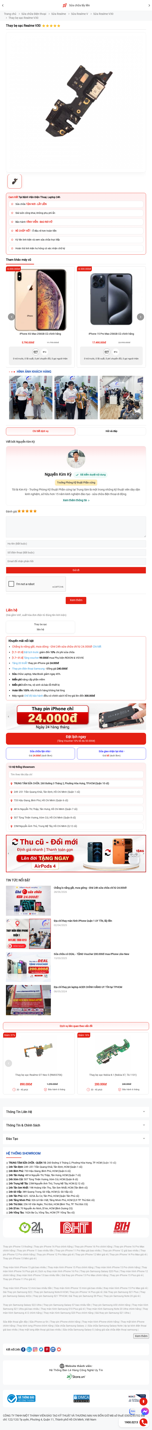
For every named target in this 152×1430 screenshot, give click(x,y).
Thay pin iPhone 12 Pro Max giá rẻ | (56, 1254)
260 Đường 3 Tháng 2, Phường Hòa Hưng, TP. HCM (55, 1162)
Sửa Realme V (79, 13)
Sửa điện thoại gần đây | (16, 1321)
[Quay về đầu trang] (143, 1401)
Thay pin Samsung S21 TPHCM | (51, 1296)
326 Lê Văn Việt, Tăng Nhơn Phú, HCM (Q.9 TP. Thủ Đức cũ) (52, 1200)
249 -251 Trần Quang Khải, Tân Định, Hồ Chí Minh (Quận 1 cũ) (47, 792)
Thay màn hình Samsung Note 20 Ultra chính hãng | (114, 1309)
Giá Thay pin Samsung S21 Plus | (122, 1292)
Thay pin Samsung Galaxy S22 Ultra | (23, 1305)
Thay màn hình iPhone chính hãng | (101, 1321)
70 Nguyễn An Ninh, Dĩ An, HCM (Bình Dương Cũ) (41, 1208)
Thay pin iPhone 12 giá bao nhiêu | (121, 1250)
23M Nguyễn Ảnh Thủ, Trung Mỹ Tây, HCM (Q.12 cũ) (46, 1183)
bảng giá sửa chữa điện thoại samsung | (117, 1329)
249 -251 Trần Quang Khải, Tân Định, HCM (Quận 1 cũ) (45, 1167)
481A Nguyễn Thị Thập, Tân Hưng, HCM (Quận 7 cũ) (45, 1175)
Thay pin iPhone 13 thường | (18, 1246)
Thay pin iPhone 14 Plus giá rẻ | (86, 1292)
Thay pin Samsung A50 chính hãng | (112, 1305)
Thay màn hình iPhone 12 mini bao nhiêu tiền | (28, 1288)
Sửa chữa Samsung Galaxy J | (71, 1325)
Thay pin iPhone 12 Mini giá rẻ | (92, 1254)
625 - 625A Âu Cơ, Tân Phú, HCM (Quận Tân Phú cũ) (44, 1196)
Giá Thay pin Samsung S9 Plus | (86, 1296)
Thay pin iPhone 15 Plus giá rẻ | (127, 1275)
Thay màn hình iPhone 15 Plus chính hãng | (71, 1267)
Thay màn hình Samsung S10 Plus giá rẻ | (63, 1309)
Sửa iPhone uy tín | (39, 1321)
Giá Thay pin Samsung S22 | (18, 1292)
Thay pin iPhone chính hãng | (66, 1321)
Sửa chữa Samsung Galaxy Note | (106, 1325)
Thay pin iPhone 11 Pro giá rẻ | (19, 1279)
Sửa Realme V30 (103, 13)
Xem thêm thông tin (75, 500)
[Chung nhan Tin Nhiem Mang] (137, 1398)
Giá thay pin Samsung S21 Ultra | (113, 1313)
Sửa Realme (58, 13)
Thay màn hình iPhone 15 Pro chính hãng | (118, 1267)
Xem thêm (141, 1336)
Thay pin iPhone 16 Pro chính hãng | (94, 1246)
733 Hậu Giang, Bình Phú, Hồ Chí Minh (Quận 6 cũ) (41, 800)
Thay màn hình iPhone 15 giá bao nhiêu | (25, 1267)
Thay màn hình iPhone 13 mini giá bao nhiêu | (79, 1288)
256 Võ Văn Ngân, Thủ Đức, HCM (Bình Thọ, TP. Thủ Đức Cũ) (48, 1204)
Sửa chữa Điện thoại (33, 13)
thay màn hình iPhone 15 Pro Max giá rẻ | (126, 1288)
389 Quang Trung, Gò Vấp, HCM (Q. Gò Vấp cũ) (41, 1191)
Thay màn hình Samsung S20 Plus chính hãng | (69, 1313)
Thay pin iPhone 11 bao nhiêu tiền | (36, 1250)
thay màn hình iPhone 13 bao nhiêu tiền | (39, 1275)
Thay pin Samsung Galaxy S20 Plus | (100, 1271)
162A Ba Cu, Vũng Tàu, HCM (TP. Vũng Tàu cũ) (42, 1212)
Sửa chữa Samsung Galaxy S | (79, 1329)
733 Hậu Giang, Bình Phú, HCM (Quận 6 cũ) (40, 1171)
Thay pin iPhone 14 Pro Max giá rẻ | (128, 1254)
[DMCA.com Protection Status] (81, 1398)
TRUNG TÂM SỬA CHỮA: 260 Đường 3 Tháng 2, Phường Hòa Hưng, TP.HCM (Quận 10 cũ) (61, 783)
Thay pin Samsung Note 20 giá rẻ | (122, 1296)
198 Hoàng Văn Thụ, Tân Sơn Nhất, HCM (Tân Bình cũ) (48, 1187)
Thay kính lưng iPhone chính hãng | (36, 1325)
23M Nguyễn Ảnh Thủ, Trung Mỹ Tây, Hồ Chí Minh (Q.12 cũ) (45, 826)
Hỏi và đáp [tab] (111, 431)
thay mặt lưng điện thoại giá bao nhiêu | (41, 1329)
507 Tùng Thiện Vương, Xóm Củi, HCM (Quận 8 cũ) (43, 1179)
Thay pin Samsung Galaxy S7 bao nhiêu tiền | (67, 1305)
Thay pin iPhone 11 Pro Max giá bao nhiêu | (79, 1250)
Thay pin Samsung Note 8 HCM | (51, 1292)
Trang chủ (10, 13)
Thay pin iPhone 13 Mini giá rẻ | (20, 1258)
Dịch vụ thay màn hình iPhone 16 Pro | (59, 1271)
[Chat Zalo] (132, 1411)
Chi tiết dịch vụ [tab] (40, 431)
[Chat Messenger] (144, 1411)
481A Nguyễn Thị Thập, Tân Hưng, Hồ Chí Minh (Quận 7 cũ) (45, 809)
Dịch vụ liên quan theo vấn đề (76, 1026)
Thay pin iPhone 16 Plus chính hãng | (54, 1246)
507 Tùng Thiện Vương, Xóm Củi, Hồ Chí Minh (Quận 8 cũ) (45, 817)
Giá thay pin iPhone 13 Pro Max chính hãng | (86, 1275)
